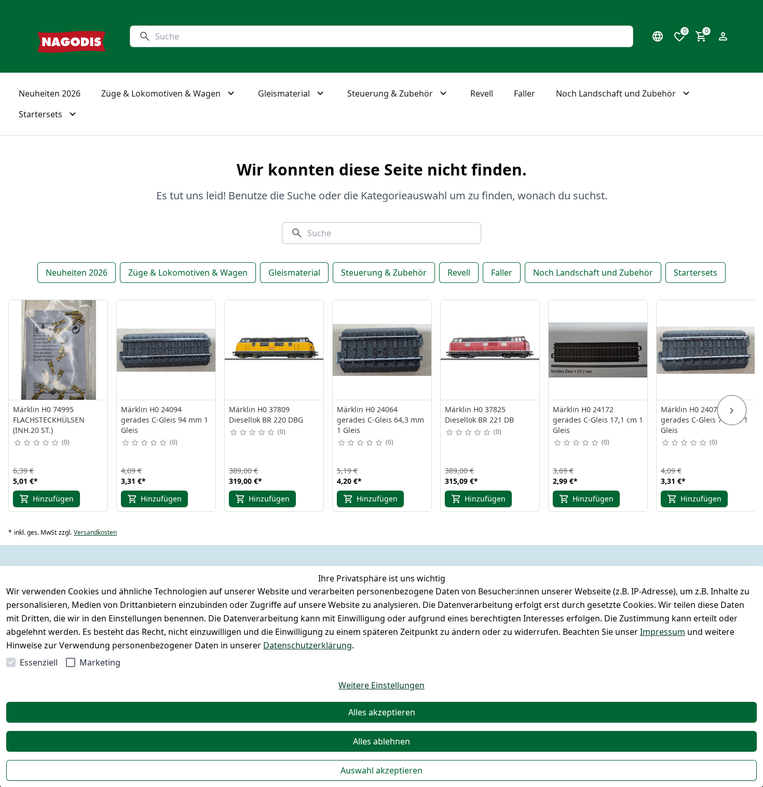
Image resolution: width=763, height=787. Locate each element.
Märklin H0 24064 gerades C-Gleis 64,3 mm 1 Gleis (380, 419)
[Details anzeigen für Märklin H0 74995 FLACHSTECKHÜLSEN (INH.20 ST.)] (58, 350)
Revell (458, 272)
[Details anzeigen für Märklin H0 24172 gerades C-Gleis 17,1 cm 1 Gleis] (598, 350)
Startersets (695, 272)
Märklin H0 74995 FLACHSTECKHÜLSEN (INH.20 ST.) (49, 419)
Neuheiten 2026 (76, 272)
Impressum (662, 631)
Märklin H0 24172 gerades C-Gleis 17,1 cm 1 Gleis (598, 419)
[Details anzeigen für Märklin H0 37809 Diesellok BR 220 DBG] (274, 350)
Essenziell (39, 662)
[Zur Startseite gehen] (71, 36)
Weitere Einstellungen (381, 685)
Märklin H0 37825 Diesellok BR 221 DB (479, 414)
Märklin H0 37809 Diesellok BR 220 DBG (266, 414)
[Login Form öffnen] (723, 36)
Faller (501, 272)
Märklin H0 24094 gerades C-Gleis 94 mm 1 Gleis (164, 419)
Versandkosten (95, 532)
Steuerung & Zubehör (384, 272)
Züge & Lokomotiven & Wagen (188, 272)
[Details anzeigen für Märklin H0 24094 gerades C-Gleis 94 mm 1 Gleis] (166, 350)
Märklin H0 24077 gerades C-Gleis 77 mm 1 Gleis (704, 419)
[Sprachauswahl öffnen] (657, 36)
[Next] (731, 410)
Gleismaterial (294, 272)
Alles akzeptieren (381, 712)
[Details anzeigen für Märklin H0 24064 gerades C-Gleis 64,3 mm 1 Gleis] (382, 350)
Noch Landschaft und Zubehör (593, 272)
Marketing (99, 662)
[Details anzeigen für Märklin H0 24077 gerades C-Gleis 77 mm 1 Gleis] (706, 350)
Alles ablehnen (381, 741)
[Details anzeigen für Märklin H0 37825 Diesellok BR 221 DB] (490, 350)
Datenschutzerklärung (307, 645)
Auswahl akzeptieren (381, 770)
